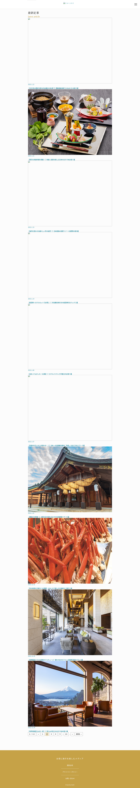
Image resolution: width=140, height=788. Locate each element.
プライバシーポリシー (70, 772)
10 (66, 734)
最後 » (79, 734)
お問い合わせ (70, 778)
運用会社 (70, 765)
